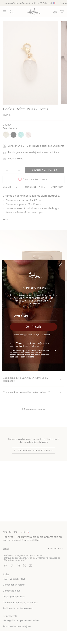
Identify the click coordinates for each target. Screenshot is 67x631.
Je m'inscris (34, 326)
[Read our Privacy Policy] (55, 351)
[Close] (61, 264)
